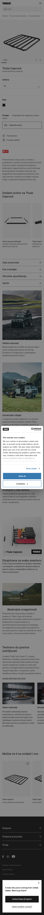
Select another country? (22, 906)
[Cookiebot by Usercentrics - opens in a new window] (31, 429)
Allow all (22, 476)
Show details (31, 469)
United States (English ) (22, 899)
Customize (20, 484)
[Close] (38, 882)
